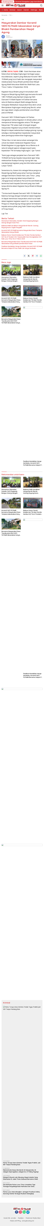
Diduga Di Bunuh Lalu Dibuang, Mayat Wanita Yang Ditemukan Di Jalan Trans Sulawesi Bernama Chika (20, 1178)
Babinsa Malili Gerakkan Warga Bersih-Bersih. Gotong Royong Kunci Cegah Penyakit (20, 226)
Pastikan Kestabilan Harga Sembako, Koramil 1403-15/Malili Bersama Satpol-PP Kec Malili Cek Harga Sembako (22, 247)
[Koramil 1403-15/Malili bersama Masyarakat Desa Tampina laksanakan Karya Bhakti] (11, 290)
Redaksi (21, 1218)
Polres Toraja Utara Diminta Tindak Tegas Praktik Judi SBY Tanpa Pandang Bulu (21, 1164)
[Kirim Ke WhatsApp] (40, 255)
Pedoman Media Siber (33, 1218)
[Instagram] (20, 1212)
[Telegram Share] (36, 255)
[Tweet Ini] (28, 255)
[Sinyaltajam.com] (15, 5)
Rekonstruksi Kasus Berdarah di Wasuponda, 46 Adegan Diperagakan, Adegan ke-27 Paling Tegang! (20, 1171)
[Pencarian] (41, 5)
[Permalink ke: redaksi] (3, 36)
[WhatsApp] (24, 1212)
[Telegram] (28, 1212)
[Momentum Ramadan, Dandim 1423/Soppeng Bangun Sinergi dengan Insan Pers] (11, 270)
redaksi (8, 36)
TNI (3, 19)
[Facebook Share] (24, 255)
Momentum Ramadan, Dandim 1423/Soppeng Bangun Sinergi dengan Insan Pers (20, 222)
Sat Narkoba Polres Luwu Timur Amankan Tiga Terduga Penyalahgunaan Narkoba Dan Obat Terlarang (19, 1185)
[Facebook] (16, 1212)
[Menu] (3, 5)
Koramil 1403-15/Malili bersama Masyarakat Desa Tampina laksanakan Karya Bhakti (22, 231)
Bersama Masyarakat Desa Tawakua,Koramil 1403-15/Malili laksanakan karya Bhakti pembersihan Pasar (22, 242)
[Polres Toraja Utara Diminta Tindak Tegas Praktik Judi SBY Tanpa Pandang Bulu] (22, 1082)
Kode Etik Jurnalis (10, 1218)
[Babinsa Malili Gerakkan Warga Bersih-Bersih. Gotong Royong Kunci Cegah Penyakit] (32, 270)
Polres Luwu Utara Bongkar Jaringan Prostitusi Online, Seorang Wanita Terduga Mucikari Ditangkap (21, 1193)
